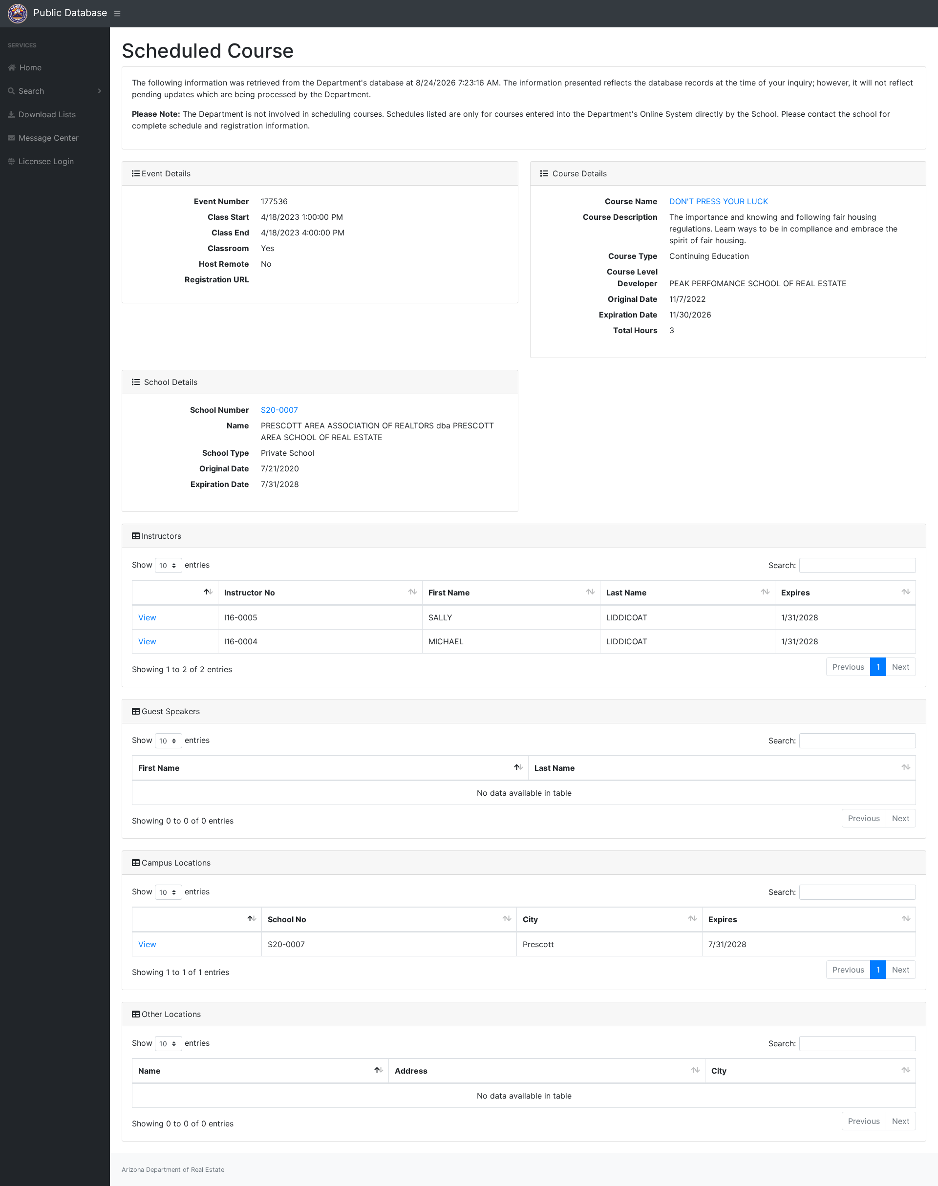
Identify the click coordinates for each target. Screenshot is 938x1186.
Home (31, 67)
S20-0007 (279, 410)
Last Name (626, 592)
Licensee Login (46, 161)
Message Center (49, 138)
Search (31, 91)
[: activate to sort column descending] (175, 592)
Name (149, 1071)
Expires (795, 592)
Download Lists (47, 114)
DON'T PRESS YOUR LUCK (718, 201)
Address (411, 1071)
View (147, 617)
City (530, 919)
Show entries (171, 565)
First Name (449, 592)
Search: (782, 565)
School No (287, 919)
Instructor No (249, 592)
